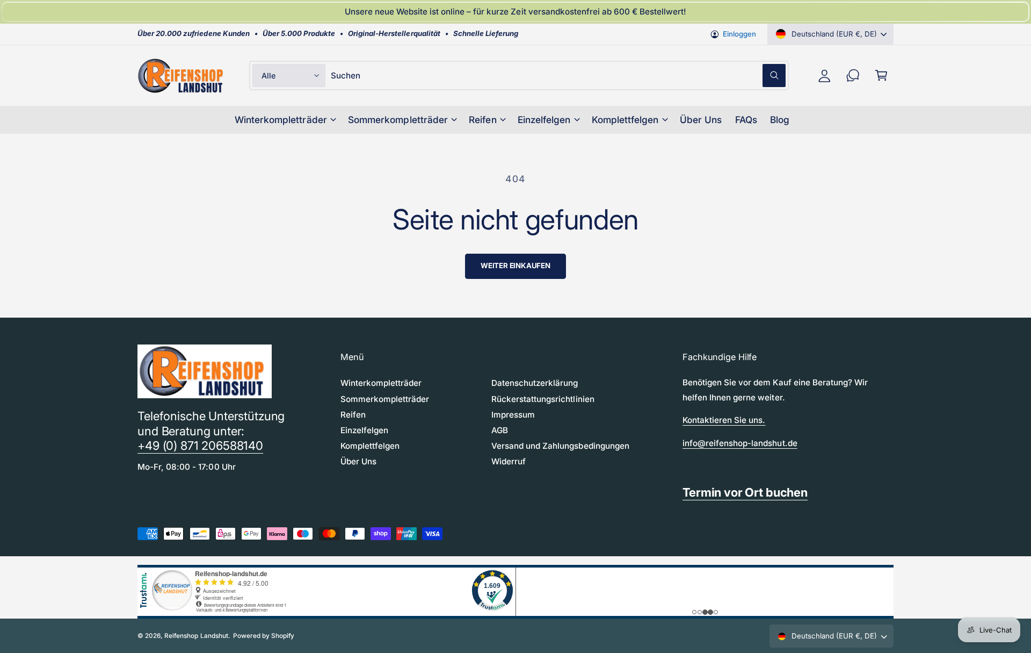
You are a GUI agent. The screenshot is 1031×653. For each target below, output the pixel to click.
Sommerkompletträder (397, 119)
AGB (499, 430)
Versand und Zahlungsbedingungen (560, 446)
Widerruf (508, 461)
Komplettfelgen (625, 119)
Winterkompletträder (280, 119)
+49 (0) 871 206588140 (200, 446)
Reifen (482, 119)
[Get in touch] (853, 75)
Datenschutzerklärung (534, 383)
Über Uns (358, 461)
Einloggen (739, 34)
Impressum (513, 415)
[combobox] (558, 75)
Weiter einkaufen (515, 265)
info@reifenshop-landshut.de (740, 443)
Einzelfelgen (544, 119)
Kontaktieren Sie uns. (724, 420)
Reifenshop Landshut (196, 636)
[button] (881, 75)
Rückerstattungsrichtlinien (542, 399)
